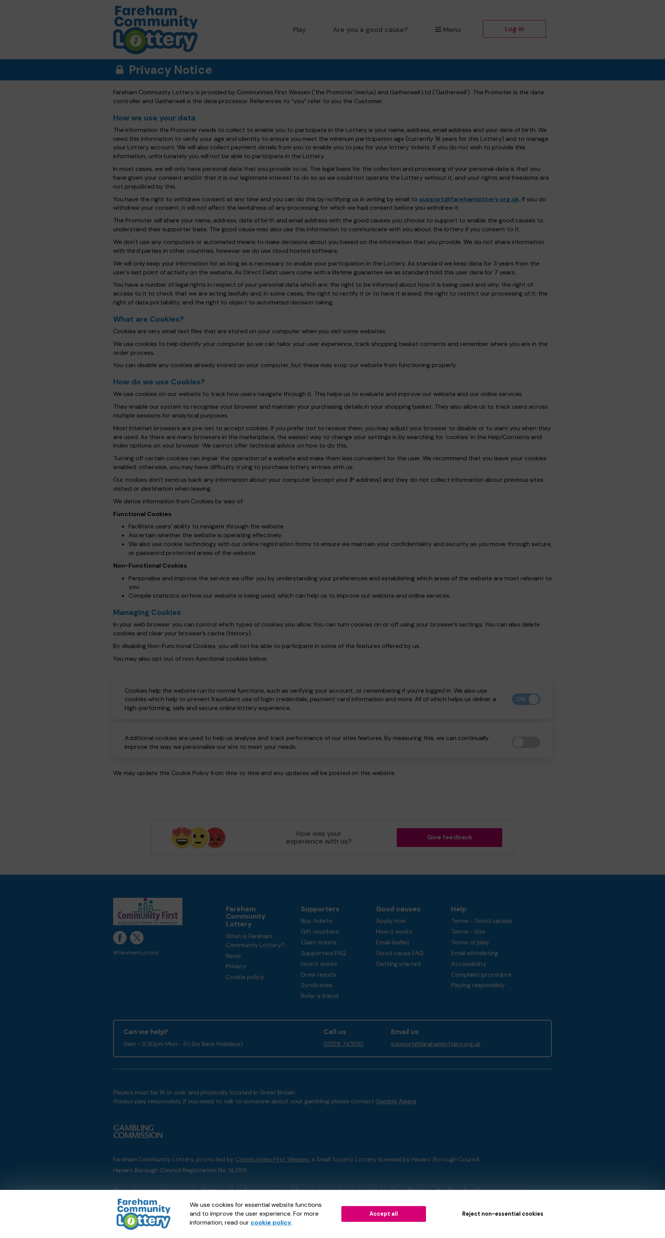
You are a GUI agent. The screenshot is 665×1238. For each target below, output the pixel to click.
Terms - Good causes (481, 921)
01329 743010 (344, 1044)
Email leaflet (392, 942)
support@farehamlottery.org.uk (469, 199)
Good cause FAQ (399, 953)
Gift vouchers (320, 931)
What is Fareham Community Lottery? (255, 940)
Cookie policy (245, 977)
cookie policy (271, 1222)
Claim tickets (319, 942)
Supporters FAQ (323, 953)
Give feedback (449, 837)
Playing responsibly (478, 985)
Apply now (391, 921)
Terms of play (470, 942)
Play (299, 29)
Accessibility (468, 964)
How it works (319, 964)
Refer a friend (319, 996)
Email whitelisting (474, 953)
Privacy (236, 966)
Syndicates (316, 985)
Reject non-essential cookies (502, 1213)
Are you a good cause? (370, 29)
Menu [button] (452, 29)
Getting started (398, 964)
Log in (514, 28)
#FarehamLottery (136, 952)
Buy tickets (316, 921)
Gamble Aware (396, 1101)
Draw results (318, 975)
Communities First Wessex (272, 1159)
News (233, 956)
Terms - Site (468, 931)
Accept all (383, 1213)
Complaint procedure (481, 975)
